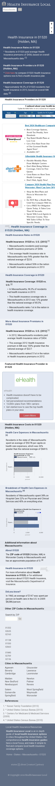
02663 (8, 647)
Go (19, 9)
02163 (8, 634)
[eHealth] (26, 380)
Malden (8, 678)
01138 (8, 640)
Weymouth (32, 692)
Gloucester (32, 667)
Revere (30, 684)
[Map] (27, 24)
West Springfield (35, 689)
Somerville (10, 692)
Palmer (30, 681)
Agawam (9, 667)
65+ (31, 116)
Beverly (8, 670)
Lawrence (31, 670)
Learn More (30, 415)
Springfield (10, 695)
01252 (8, 628)
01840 (8, 652)
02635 (8, 631)
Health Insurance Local (28, 4)
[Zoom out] (52, 28)
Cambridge (10, 673)
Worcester (32, 695)
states (14, 764)
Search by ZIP (12, 614)
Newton (30, 678)
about (23, 764)
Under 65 (24, 116)
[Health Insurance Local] (4, 4)
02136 (8, 659)
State (9, 113)
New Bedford (11, 681)
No (41, 116)
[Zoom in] (52, 24)
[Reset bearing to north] (52, 32)
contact (31, 764)
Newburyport (11, 684)
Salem (8, 689)
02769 (8, 656)
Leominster (32, 673)
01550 (8, 643)
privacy (40, 764)
